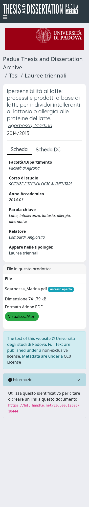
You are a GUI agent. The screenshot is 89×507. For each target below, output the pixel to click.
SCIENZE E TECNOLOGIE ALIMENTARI (40, 184)
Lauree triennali (46, 75)
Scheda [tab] (19, 149)
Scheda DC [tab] (48, 149)
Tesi (14, 75)
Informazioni (23, 379)
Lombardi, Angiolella (27, 237)
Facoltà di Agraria (24, 168)
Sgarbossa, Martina (30, 125)
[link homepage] (42, 9)
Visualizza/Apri (22, 316)
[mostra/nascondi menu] (5, 17)
